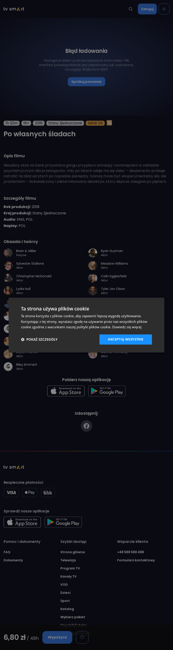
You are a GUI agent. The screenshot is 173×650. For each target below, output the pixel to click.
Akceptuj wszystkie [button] (125, 339)
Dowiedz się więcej (126, 327)
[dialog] (86, 325)
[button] (39, 339)
